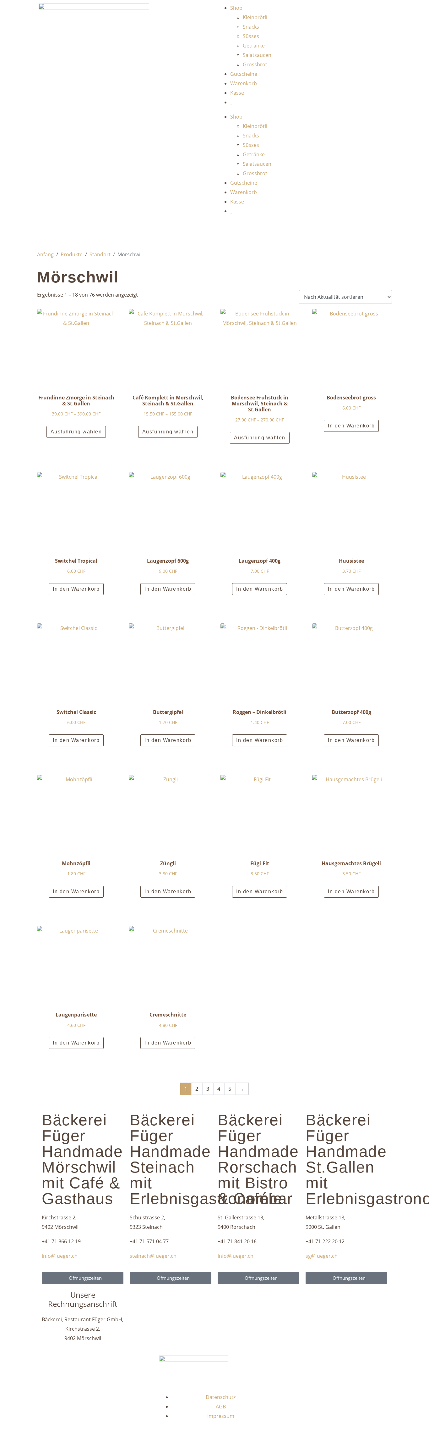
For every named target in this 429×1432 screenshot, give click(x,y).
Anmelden (237, 231)
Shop (236, 7)
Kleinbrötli (255, 17)
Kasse (237, 92)
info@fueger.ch (60, 1255)
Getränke (254, 45)
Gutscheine (243, 73)
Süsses (251, 36)
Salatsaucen (257, 55)
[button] (76, 446)
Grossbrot (255, 64)
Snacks (251, 26)
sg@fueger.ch (322, 1255)
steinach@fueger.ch (153, 1255)
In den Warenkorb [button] (351, 425)
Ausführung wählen (76, 431)
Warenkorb (243, 83)
